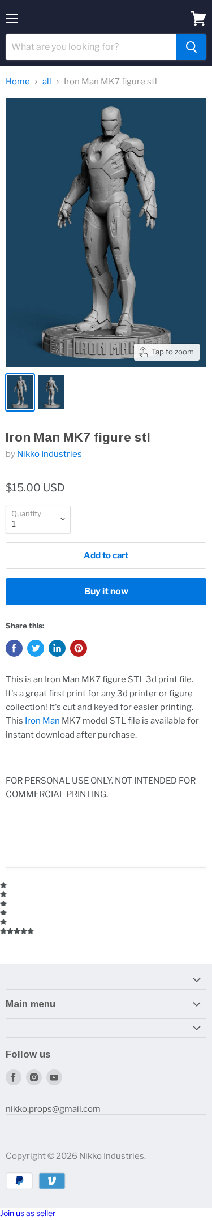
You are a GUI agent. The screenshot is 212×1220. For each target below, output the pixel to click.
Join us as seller (27, 1213)
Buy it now (106, 591)
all (46, 82)
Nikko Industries (49, 454)
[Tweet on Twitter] (35, 648)
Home (18, 82)
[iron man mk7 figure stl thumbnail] (20, 392)
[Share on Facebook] (14, 648)
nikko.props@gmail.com (53, 1109)
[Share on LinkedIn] (57, 648)
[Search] (191, 47)
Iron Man (42, 721)
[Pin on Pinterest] (78, 648)
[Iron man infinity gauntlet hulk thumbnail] (51, 392)
